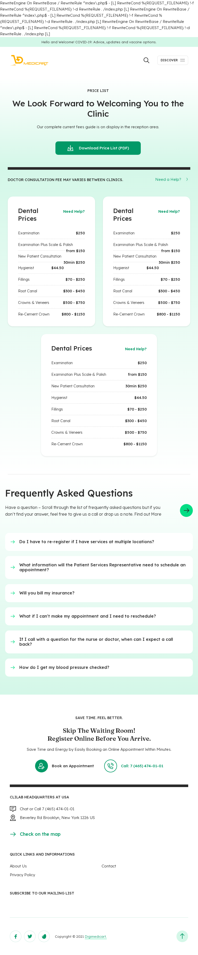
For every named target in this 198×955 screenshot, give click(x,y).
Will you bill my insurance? (47, 592)
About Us (18, 866)
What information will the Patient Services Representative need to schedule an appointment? (102, 567)
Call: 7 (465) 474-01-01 (142, 765)
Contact (109, 866)
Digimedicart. (96, 936)
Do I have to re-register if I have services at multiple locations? (86, 541)
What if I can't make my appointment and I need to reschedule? (87, 616)
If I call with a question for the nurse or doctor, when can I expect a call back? (96, 642)
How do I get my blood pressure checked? (64, 667)
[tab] (99, 542)
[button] (172, 179)
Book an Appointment (73, 765)
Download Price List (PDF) (104, 148)
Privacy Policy (22, 874)
